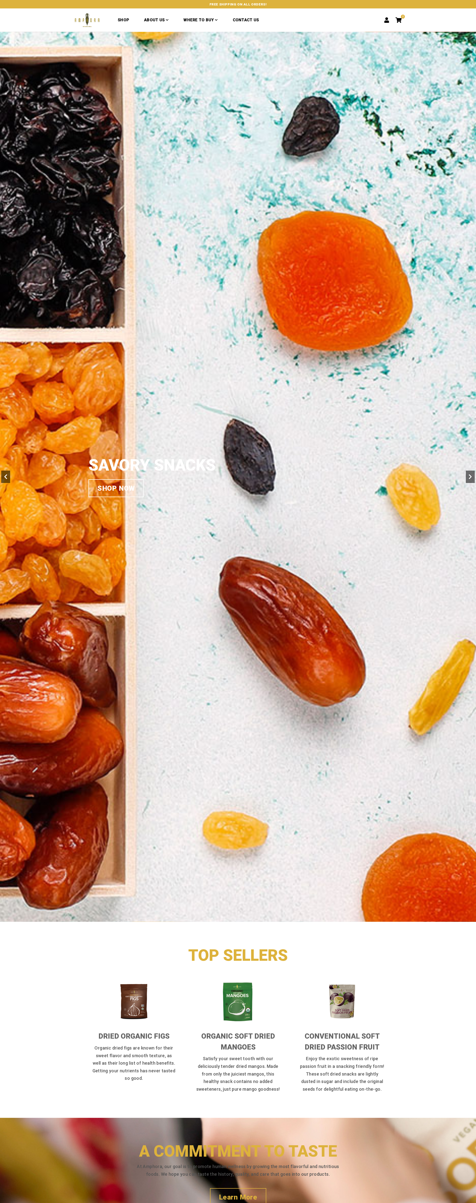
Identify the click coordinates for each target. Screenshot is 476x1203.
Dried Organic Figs (134, 1036)
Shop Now (116, 497)
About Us (154, 20)
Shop (123, 20)
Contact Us (246, 20)
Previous (5, 477)
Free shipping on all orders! (238, 4)
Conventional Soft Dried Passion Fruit (342, 1041)
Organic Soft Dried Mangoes (238, 1041)
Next (470, 477)
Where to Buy (198, 20)
